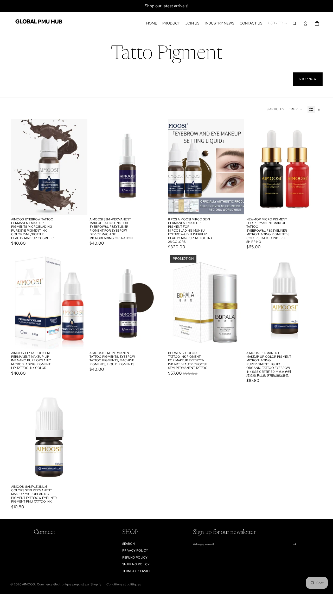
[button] (295, 109)
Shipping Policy (136, 564)
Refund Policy (135, 557)
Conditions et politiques (123, 584)
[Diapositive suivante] (79, 167)
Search (128, 544)
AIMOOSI (28, 584)
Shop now (307, 79)
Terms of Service (136, 571)
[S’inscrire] (294, 544)
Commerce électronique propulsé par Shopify (69, 584)
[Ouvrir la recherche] (294, 23)
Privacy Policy (135, 550)
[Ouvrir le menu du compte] (305, 23)
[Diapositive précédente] (19, 167)
